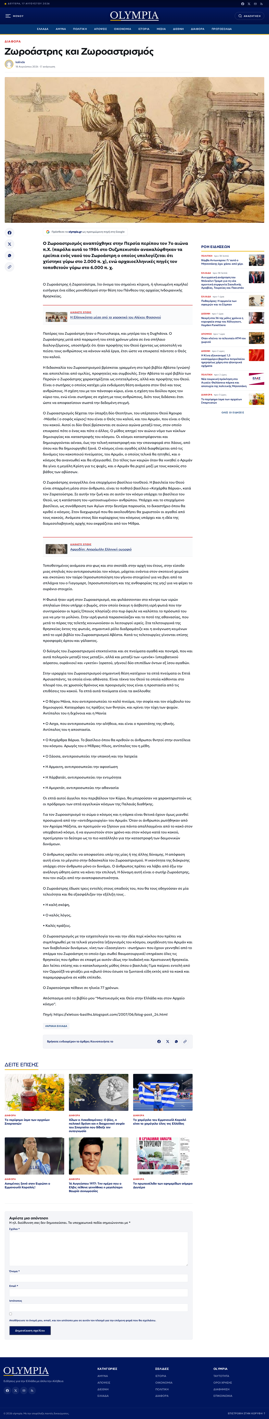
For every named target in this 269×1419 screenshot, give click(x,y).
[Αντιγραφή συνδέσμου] (9, 267)
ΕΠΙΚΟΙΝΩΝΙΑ (222, 1396)
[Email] (255, 3)
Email (13, 1286)
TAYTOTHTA (221, 1376)
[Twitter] (249, 3)
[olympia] (134, 16)
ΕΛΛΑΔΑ (42, 29)
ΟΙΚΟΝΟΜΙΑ (122, 29)
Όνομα (14, 1271)
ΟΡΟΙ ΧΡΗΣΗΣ (222, 1382)
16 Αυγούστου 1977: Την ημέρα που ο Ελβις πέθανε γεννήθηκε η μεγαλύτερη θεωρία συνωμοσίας (95, 1187)
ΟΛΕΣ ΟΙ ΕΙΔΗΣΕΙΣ (233, 412)
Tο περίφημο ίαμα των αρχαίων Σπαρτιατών (27, 1121)
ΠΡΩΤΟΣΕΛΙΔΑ (222, 29)
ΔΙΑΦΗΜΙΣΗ (221, 1389)
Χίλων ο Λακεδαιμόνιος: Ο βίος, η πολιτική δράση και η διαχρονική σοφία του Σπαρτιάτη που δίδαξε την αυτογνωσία (97, 1125)
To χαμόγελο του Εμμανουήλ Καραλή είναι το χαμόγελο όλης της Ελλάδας (159, 1121)
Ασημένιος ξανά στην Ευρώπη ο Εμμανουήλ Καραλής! (27, 1185)
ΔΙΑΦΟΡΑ (198, 29)
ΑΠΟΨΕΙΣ (100, 29)
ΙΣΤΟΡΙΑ (144, 29)
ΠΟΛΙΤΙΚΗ (80, 29)
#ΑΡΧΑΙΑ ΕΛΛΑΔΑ (56, 1026)
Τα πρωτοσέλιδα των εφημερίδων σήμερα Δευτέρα (163, 1185)
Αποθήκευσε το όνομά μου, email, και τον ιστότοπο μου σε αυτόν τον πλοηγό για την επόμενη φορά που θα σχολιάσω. (82, 1320)
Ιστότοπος (15, 1300)
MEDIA (161, 29)
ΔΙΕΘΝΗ (178, 29)
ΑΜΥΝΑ (61, 29)
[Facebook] (242, 3)
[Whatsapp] (9, 255)
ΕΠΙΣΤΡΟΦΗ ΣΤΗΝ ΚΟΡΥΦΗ (247, 1413)
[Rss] (261, 3)
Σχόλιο (14, 1229)
